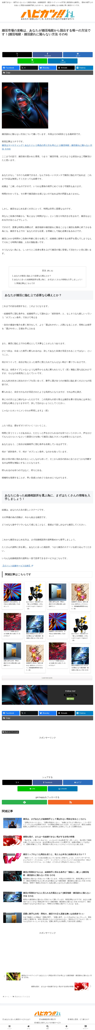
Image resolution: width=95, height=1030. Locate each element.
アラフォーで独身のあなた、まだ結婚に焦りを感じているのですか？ (12, 634)
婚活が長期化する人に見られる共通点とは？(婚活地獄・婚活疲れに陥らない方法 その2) (34, 636)
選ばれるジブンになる (11, 732)
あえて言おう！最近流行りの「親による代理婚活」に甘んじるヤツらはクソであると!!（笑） (34, 605)
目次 (44, 270)
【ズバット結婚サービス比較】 (16, 566)
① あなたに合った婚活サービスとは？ (16, 1019)
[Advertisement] (47, 43)
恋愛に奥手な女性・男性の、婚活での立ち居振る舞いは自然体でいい (12, 663)
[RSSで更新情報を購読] (70, 802)
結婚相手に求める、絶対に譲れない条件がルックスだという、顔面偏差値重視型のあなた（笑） (34, 666)
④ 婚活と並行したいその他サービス (47, 1023)
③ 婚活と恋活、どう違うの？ (78, 1019)
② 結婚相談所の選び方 (47, 1019)
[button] (88, 582)
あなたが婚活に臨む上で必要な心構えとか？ (32, 276)
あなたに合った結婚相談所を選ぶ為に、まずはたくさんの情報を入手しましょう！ (48, 279)
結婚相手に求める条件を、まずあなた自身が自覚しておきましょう (12, 604)
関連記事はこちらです (25, 283)
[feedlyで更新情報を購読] (24, 802)
